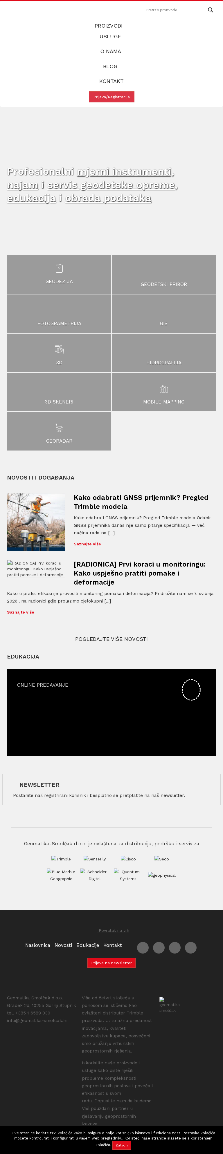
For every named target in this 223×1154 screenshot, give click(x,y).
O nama (111, 51)
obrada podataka (108, 198)
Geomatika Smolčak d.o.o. (29, 12)
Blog (111, 66)
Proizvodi (109, 26)
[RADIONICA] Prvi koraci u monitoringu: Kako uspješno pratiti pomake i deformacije (140, 573)
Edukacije (87, 945)
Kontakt (111, 81)
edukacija (31, 198)
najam (22, 185)
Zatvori (122, 1145)
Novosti (63, 945)
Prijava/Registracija (111, 97)
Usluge (111, 36)
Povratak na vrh (113, 930)
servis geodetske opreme (111, 185)
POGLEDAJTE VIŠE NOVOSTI (111, 639)
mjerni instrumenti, (125, 171)
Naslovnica (37, 945)
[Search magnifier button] (210, 10)
